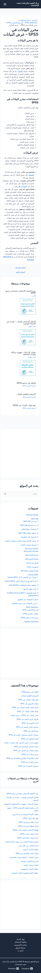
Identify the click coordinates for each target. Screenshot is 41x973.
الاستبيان (24, 186)
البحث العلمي (32, 326)
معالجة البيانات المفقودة (29, 869)
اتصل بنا (20, 951)
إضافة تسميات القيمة (30, 865)
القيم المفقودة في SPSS (29, 739)
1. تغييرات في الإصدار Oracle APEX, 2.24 (22, 577)
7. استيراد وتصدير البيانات (29, 545)
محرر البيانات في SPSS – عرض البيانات (24, 715)
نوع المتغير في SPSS (30, 731)
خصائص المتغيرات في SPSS (28, 766)
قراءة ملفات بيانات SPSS (29, 834)
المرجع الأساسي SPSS (29, 386)
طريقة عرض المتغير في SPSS (27, 719)
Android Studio (32, 515)
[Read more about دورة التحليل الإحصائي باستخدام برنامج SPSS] (28, 306)
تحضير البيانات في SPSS (29, 762)
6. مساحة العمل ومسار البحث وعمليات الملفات (21, 541)
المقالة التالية (20, 272)
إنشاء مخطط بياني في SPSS (28, 826)
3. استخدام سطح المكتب (29, 529)
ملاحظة (31, 175)
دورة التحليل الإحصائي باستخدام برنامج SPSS (20, 292)
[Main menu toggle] (5, 4)
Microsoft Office (31, 549)
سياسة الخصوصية (20, 945)
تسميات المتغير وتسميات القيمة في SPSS (23, 735)
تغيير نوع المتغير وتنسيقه (29, 861)
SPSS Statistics (32, 607)
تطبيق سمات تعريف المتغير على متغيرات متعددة (21, 743)
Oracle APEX (33, 575)
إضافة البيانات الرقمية (30, 849)
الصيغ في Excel (32, 567)
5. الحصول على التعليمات (29, 537)
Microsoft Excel (32, 555)
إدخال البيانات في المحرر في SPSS (25, 750)
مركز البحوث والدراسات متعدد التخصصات (28, 4)
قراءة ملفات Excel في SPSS (27, 838)
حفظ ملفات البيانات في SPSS (27, 711)
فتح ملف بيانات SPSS (30, 818)
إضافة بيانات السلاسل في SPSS (27, 853)
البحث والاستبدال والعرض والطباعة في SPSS (22, 758)
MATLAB (34, 519)
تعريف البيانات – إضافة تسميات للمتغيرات (23, 857)
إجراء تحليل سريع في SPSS (28, 822)
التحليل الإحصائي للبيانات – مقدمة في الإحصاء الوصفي (21, 322)
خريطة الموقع (20, 948)
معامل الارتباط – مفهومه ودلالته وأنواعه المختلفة (23, 353)
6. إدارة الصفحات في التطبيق (28, 599)
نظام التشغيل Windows (29, 571)
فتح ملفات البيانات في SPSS (24, 405)
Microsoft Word (32, 559)
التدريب (33, 296)
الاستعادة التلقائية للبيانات (26, 394)
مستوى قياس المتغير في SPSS (27, 727)
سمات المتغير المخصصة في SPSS (26, 747)
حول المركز (20, 939)
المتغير (20, 71)
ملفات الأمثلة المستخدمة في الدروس (25, 814)
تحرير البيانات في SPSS (30, 754)
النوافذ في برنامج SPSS (26, 383)
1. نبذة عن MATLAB (30, 521)
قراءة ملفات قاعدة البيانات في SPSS (25, 707)
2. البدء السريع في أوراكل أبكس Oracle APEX (21, 581)
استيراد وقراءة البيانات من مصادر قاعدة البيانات (21, 842)
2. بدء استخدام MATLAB (29, 525)
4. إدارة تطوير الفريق (30, 589)
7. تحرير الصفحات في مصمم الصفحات (24, 603)
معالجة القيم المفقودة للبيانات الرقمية (25, 873)
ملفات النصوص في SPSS (29, 704)
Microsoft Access (31, 551)
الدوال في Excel (32, 563)
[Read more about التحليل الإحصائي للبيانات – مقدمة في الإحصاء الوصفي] (28, 337)
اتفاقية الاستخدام (20, 942)
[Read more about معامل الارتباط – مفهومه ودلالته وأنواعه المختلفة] (28, 368)
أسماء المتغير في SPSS (30, 723)
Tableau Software (31, 621)
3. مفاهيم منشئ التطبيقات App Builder (23, 585)
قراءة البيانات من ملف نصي (28, 846)
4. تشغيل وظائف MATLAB (28, 533)
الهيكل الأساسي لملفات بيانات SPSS (25, 830)
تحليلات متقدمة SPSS (30, 614)
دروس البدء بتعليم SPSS (29, 618)
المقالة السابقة (20, 268)
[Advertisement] (20, 453)
